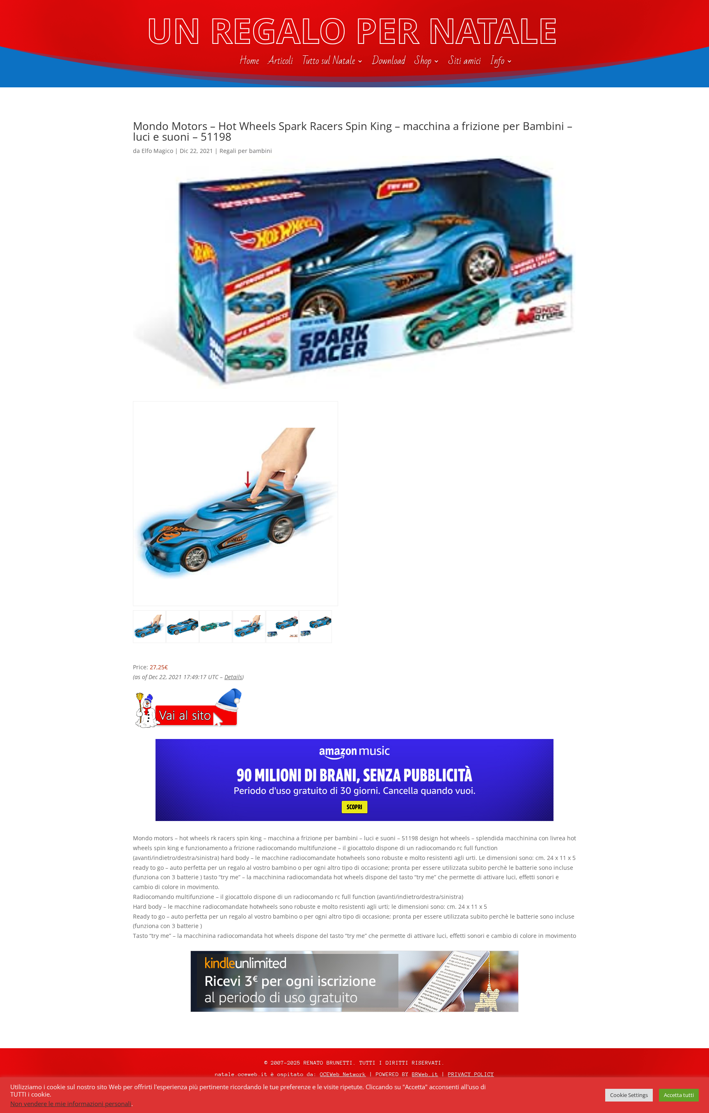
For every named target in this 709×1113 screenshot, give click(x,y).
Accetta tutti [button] (679, 1095)
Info (497, 62)
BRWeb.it (425, 1074)
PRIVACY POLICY (471, 1074)
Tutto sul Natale (328, 62)
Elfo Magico (157, 151)
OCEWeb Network (343, 1074)
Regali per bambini (246, 151)
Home (249, 62)
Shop (422, 62)
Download (388, 62)
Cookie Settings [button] (629, 1095)
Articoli (280, 62)
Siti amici (464, 62)
